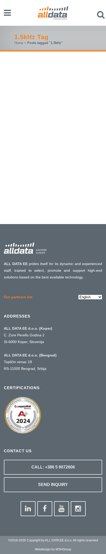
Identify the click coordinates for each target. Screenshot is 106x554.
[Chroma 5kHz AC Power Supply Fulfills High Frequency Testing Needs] (53, 93)
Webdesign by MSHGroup (53, 549)
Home (18, 43)
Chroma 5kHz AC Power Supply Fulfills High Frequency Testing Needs (52, 137)
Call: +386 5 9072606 (53, 467)
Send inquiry (53, 484)
